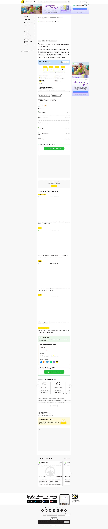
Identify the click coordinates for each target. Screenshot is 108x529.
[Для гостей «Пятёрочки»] (34, 32)
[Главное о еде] (34, 26)
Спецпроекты (27, 19)
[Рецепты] (34, 16)
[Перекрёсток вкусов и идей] (34, 35)
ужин (39, 398)
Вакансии (44, 515)
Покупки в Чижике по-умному (28, 39)
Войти (63, 422)
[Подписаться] (60, 463)
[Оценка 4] (46, 356)
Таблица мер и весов (56, 95)
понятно (66, 521)
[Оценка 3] (44, 356)
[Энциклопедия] (34, 29)
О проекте (26, 45)
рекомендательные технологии (54, 521)
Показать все (54, 405)
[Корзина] (80, 1)
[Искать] (69, 2)
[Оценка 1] (41, 356)
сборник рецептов (66, 400)
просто (54, 398)
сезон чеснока (61, 402)
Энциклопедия (27, 29)
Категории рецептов (61, 515)
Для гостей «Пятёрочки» (27, 32)
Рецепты (26, 16)
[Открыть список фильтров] (66, 2)
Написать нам (54, 518)
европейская (45, 84)
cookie (62, 521)
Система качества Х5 (28, 42)
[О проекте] (34, 45)
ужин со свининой (42, 402)
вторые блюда (45, 398)
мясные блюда (59, 400)
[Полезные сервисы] (34, 22)
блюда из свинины (51, 400)
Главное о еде (27, 25)
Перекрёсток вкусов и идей (27, 35)
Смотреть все (67, 458)
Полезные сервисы (28, 22)
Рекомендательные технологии (52, 515)
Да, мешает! (54, 185)
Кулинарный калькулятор (43, 95)
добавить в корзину (55, 148)
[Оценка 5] (48, 356)
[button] (38, 385)
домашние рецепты (42, 400)
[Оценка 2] (42, 356)
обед (50, 398)
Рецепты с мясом (60, 398)
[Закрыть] (70, 513)
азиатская (41, 84)
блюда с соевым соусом (51, 402)
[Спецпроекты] (34, 19)
